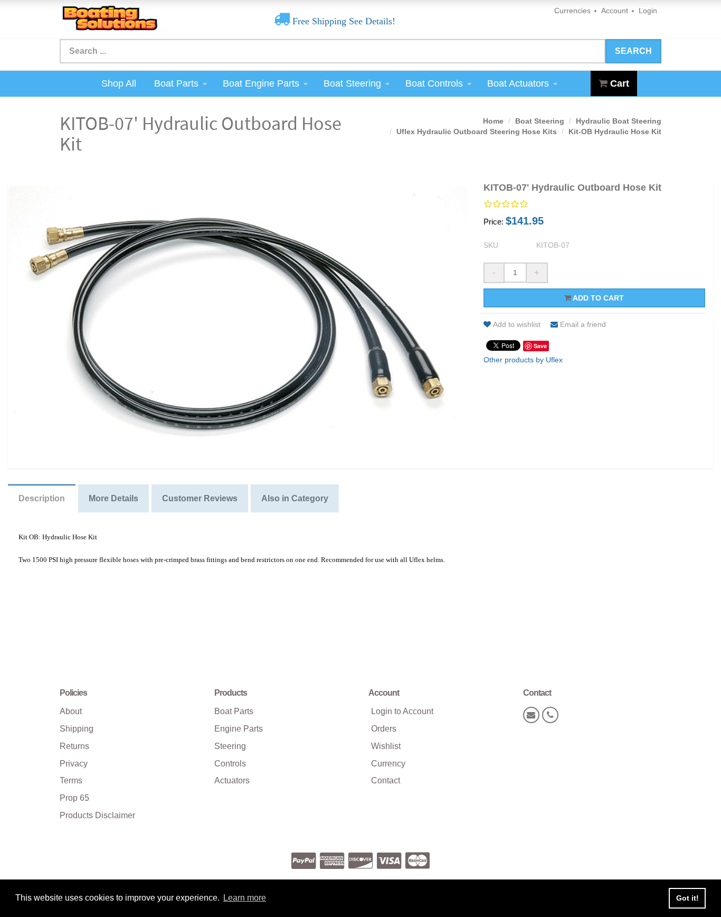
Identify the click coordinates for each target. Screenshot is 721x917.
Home (493, 121)
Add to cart (597, 298)
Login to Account (402, 711)
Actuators (232, 780)
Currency (388, 763)
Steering (230, 746)
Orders (383, 728)
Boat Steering (352, 83)
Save (540, 346)
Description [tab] (41, 498)
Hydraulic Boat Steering (618, 121)
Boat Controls (434, 83)
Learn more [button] (244, 897)
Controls (230, 763)
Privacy (74, 763)
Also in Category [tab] (294, 498)
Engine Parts (238, 728)
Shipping (76, 728)
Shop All (118, 83)
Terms (71, 780)
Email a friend (583, 324)
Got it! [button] (687, 898)
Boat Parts (176, 83)
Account (614, 10)
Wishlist (386, 746)
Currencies (572, 10)
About (71, 711)
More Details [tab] (113, 498)
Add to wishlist (516, 324)
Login (648, 10)
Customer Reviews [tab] (200, 498)
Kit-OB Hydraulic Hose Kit (614, 131)
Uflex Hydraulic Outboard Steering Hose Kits (476, 131)
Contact (385, 780)
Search (633, 50)
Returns (74, 746)
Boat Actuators (518, 83)
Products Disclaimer (97, 815)
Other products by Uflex (523, 359)
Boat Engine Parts (261, 83)
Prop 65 (74, 797)
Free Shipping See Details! (342, 21)
